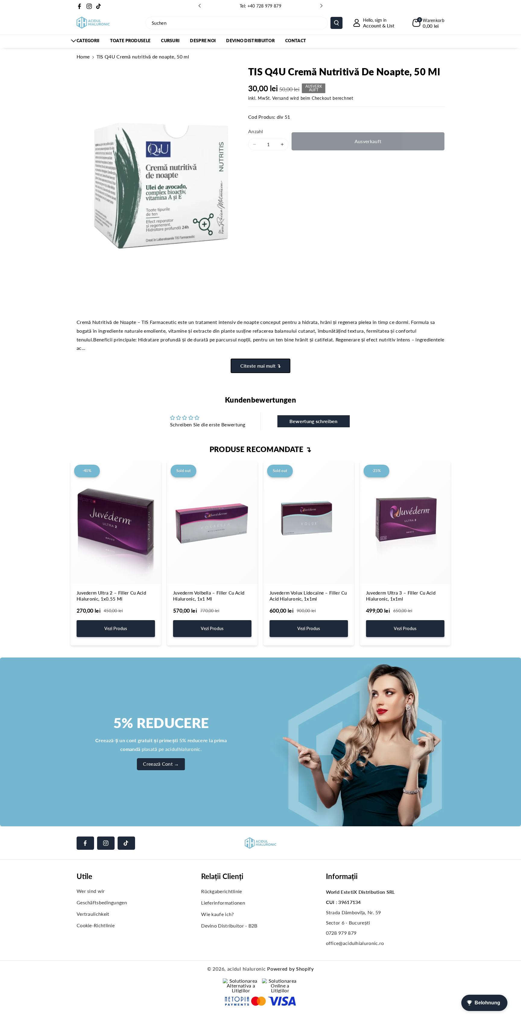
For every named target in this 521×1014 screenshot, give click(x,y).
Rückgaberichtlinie (221, 891)
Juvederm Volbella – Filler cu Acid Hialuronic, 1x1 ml (208, 595)
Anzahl (255, 131)
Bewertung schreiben (313, 421)
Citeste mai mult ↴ (260, 366)
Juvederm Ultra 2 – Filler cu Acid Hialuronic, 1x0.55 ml (111, 595)
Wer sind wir (91, 891)
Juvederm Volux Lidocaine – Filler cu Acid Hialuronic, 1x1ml (308, 595)
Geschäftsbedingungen (102, 902)
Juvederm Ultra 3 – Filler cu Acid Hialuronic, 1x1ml (400, 595)
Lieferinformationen (223, 903)
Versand (280, 98)
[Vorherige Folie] (200, 5)
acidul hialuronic (246, 969)
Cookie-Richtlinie (96, 925)
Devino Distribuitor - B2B (229, 925)
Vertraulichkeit (93, 914)
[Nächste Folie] (321, 5)
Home (83, 56)
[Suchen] (336, 23)
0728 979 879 (341, 933)
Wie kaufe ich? (217, 914)
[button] (428, 23)
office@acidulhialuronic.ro (355, 943)
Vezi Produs (115, 628)
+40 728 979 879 (265, 5)
